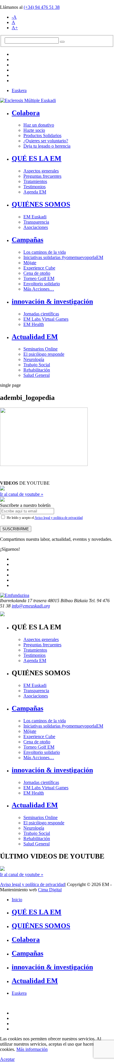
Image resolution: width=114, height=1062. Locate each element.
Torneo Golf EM (38, 278)
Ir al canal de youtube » (21, 494)
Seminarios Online (40, 348)
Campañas (27, 240)
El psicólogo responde (43, 354)
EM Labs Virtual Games (45, 319)
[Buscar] (62, 42)
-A (14, 17)
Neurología (33, 359)
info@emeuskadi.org (31, 605)
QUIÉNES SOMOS (41, 204)
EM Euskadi (34, 216)
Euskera (19, 90)
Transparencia (36, 222)
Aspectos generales (41, 170)
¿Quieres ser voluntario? (45, 140)
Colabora (26, 113)
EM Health (33, 324)
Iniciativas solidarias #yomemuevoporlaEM (63, 257)
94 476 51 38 (42, 7)
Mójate (29, 262)
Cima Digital (50, 889)
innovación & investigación (52, 301)
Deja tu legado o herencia (46, 146)
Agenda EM (34, 191)
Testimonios (34, 186)
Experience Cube (39, 267)
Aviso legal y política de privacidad (58, 518)
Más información (32, 1049)
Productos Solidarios (42, 135)
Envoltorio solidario (41, 283)
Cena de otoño (36, 273)
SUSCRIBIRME (15, 529)
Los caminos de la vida (44, 252)
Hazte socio (34, 130)
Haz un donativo (38, 124)
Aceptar (7, 1059)
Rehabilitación (36, 369)
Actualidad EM (35, 337)
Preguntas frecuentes (42, 176)
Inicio (17, 899)
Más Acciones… (38, 288)
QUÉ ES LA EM (36, 158)
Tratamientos (35, 181)
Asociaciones (35, 227)
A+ (15, 27)
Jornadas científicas (41, 313)
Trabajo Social (36, 364)
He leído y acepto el (44, 518)
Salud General (36, 375)
